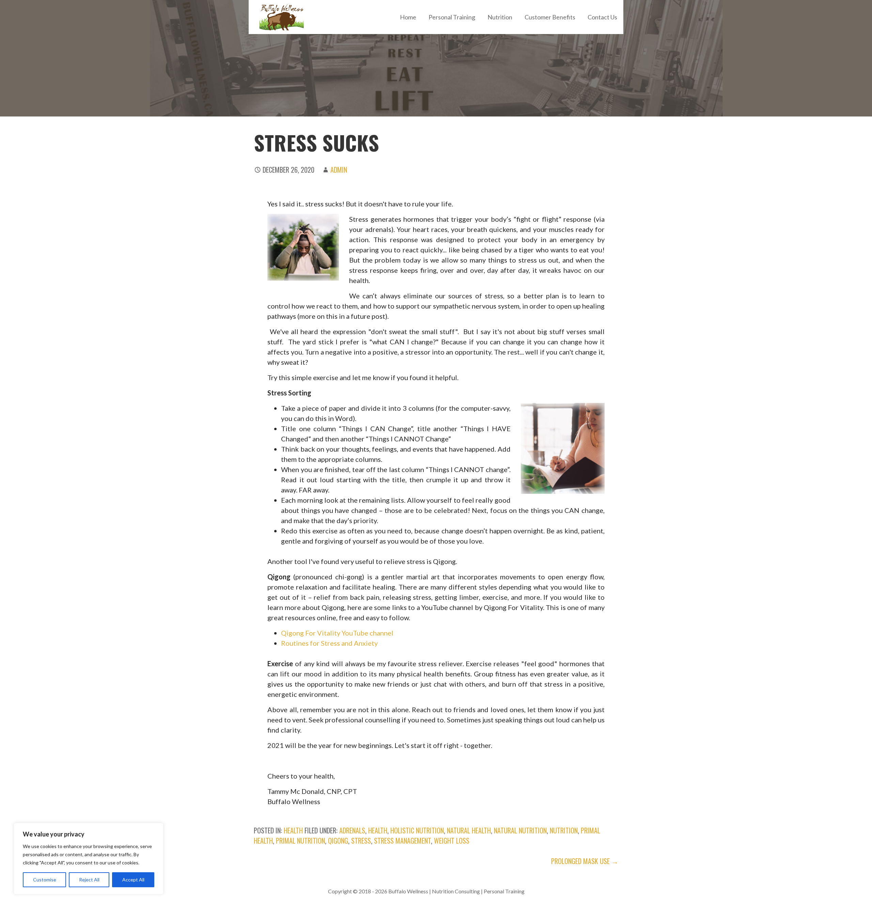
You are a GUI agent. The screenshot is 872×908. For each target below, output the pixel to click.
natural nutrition (520, 830)
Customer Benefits (550, 17)
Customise (44, 879)
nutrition (564, 830)
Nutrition (499, 17)
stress (361, 840)
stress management (402, 840)
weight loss (451, 840)
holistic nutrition (417, 830)
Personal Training (452, 17)
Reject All (89, 879)
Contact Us (602, 17)
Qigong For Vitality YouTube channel (337, 633)
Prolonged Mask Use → (584, 861)
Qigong (338, 840)
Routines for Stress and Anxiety (329, 643)
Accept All (133, 879)
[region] (89, 858)
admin (338, 170)
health (293, 830)
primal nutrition (300, 840)
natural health (469, 830)
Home (408, 17)
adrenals (352, 830)
